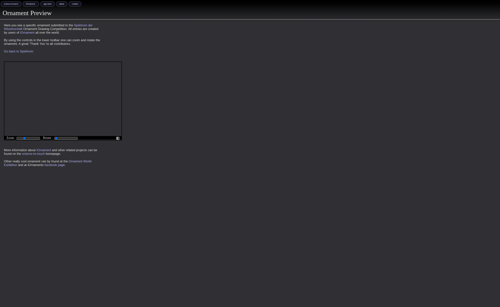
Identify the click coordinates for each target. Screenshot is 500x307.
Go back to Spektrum (18, 51)
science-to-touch (11, 4)
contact (75, 4)
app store (48, 4)
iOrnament (30, 4)
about (61, 4)
